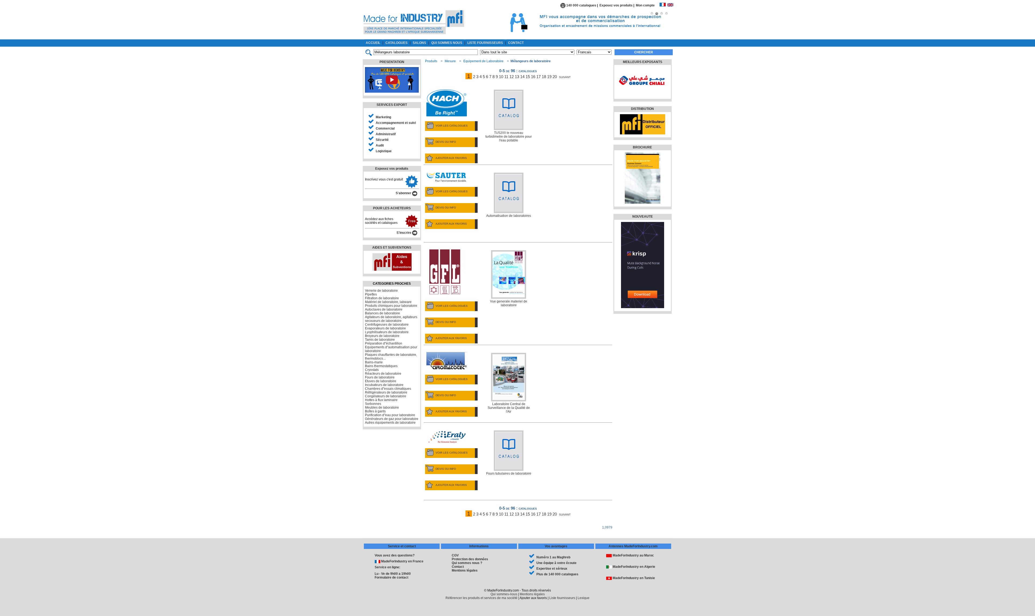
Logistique (384, 151)
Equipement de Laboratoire (483, 61)
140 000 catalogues (580, 5)
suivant (565, 76)
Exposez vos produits (616, 5)
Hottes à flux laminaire (381, 400)
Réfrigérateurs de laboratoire (386, 392)
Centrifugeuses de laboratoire (387, 324)
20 (555, 76)
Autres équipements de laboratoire (390, 422)
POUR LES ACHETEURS (392, 208)
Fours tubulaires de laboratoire (508, 473)
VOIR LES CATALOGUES (452, 125)
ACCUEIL (373, 43)
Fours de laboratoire (380, 377)
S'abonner (404, 193)
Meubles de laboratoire (382, 407)
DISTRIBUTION (642, 109)
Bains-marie (374, 362)
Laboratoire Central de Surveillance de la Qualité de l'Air (509, 407)
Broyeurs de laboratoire (382, 336)
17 (538, 76)
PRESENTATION (392, 62)
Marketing (383, 117)
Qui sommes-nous (504, 594)
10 (501, 76)
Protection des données (470, 559)
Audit (380, 145)
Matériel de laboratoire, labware (388, 302)
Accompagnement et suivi (396, 123)
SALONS (419, 43)
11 (506, 76)
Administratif (386, 134)
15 (528, 76)
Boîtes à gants (375, 411)
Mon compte (648, 5)
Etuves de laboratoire (380, 381)
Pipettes (371, 294)
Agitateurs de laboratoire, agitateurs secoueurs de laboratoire (391, 319)
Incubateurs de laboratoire (384, 385)
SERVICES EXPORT (392, 105)
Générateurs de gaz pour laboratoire (391, 419)
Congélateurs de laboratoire (385, 396)
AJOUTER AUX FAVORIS (451, 157)
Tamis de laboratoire (380, 340)
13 (517, 76)
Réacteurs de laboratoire (383, 373)
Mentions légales (465, 570)
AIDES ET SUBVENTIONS (391, 247)
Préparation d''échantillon (383, 343)
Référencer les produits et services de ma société (482, 598)
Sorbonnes (373, 404)
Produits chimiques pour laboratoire (391, 306)
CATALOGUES (396, 43)
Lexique (583, 598)
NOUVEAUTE (642, 216)
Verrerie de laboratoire (381, 291)
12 (511, 76)
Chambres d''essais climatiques (388, 389)
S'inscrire (404, 233)
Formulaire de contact (391, 577)
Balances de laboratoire (382, 313)
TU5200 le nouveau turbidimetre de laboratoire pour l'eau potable (508, 136)
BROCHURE (642, 147)
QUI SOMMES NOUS (446, 43)
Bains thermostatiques (381, 366)
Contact (458, 567)
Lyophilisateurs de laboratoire (387, 332)
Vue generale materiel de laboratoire (508, 303)
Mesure (450, 61)
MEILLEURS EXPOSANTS (642, 62)
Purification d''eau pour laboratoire (390, 415)
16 (533, 76)
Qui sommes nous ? (467, 563)
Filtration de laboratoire (382, 298)
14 (522, 76)
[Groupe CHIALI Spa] (642, 93)
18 (544, 76)
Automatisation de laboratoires (508, 216)
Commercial (385, 128)
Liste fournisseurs (562, 598)
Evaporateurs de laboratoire (385, 328)
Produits (431, 61)
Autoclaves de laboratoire (383, 309)
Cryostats (372, 370)
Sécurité (382, 140)
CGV (455, 555)
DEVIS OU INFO (446, 141)
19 (549, 76)
